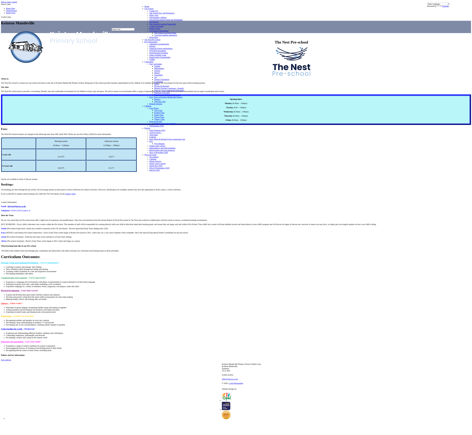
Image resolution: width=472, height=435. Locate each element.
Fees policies (6, 360)
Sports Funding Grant (157, 55)
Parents (147, 128)
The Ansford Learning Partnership (162, 24)
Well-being (153, 37)
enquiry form (70, 194)
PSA (151, 141)
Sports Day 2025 (155, 166)
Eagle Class (158, 115)
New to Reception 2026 (158, 152)
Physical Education (161, 86)
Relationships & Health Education (167, 95)
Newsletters (153, 157)
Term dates (153, 135)
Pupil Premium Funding (158, 53)
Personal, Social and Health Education (169, 91)
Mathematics (159, 68)
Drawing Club (159, 102)
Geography (158, 75)
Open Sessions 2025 (157, 130)
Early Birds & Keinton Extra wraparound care (167, 139)
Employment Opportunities (159, 57)
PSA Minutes (159, 144)
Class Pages (154, 108)
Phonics (157, 99)
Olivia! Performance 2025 (159, 168)
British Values (154, 29)
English (157, 66)
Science (157, 71)
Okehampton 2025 (156, 126)
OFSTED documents (157, 51)
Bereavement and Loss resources (162, 150)
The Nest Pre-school (152, 40)
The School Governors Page (165, 33)
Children (147, 106)
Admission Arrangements (159, 44)
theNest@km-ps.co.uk (16, 206)
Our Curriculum (155, 64)
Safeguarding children (157, 17)
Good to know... (155, 133)
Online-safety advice (157, 146)
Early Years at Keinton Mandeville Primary (166, 97)
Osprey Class (159, 119)
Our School (148, 9)
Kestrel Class (159, 113)
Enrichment (153, 22)
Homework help (155, 121)
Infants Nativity (155, 161)
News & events (150, 155)
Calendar (152, 159)
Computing (158, 82)
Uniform (152, 137)
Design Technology (162, 79)
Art (155, 77)
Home (146, 6)
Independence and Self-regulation (162, 148)
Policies (152, 46)
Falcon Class (159, 117)
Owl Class (158, 110)
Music (156, 84)
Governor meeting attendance (165, 35)
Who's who (153, 15)
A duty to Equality (156, 26)
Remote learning (155, 104)
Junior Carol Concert (157, 164)
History (157, 73)
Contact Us (153, 11)
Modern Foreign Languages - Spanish (169, 88)
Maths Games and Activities (165, 124)
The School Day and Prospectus (161, 13)
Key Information (150, 42)
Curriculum (148, 62)
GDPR (152, 60)
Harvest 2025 (154, 170)
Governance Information (158, 31)
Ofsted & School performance (161, 48)
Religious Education (162, 93)
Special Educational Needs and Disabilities (166, 20)
